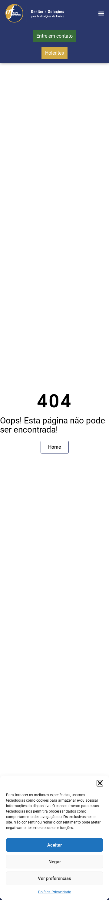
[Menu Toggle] (101, 13)
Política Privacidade (54, 892)
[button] (100, 783)
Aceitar (54, 845)
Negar (54, 861)
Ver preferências (54, 878)
